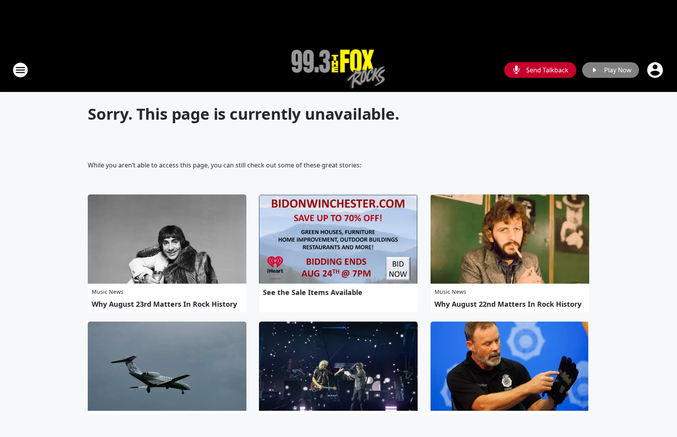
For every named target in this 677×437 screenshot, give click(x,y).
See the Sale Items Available (312, 292)
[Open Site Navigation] (20, 70)
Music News (107, 291)
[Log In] (655, 70)
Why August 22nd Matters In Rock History (507, 304)
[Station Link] (338, 69)
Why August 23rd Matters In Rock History (164, 304)
